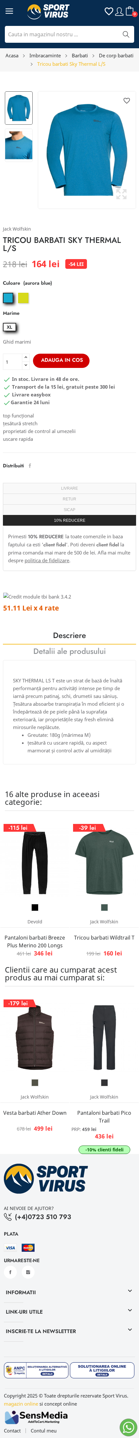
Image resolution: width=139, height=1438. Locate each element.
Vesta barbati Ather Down (35, 1112)
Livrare (69, 488)
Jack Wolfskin (17, 229)
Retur (69, 499)
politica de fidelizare (47, 560)
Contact (12, 1430)
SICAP (69, 510)
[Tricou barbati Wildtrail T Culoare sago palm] (104, 907)
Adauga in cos (62, 360)
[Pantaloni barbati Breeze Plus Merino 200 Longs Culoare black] (35, 907)
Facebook (10, 1272)
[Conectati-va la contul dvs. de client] (119, 11)
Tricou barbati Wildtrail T (104, 937)
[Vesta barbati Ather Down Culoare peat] (35, 1083)
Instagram (28, 1272)
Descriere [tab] (69, 636)
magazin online (21, 1403)
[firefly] (24, 303)
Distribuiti (30, 466)
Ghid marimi (17, 341)
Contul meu (44, 1430)
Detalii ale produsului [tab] (69, 652)
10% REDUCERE (69, 520)
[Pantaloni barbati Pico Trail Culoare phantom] (104, 1083)
